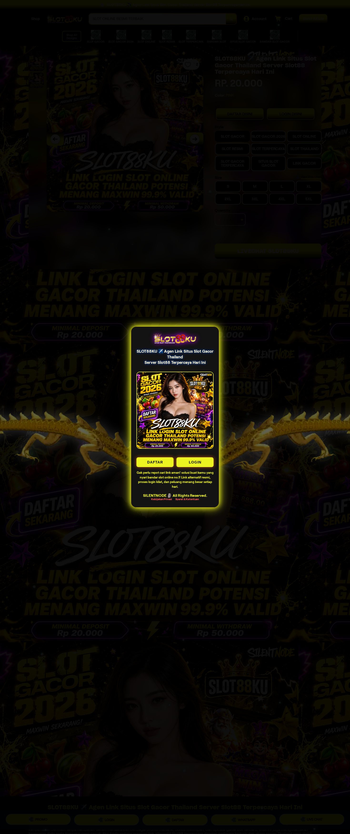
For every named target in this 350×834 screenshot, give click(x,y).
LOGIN (195, 462)
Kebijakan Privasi (161, 499)
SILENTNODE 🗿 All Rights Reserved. (175, 495)
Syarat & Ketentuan (187, 499)
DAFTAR (155, 462)
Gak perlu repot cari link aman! (158, 472)
